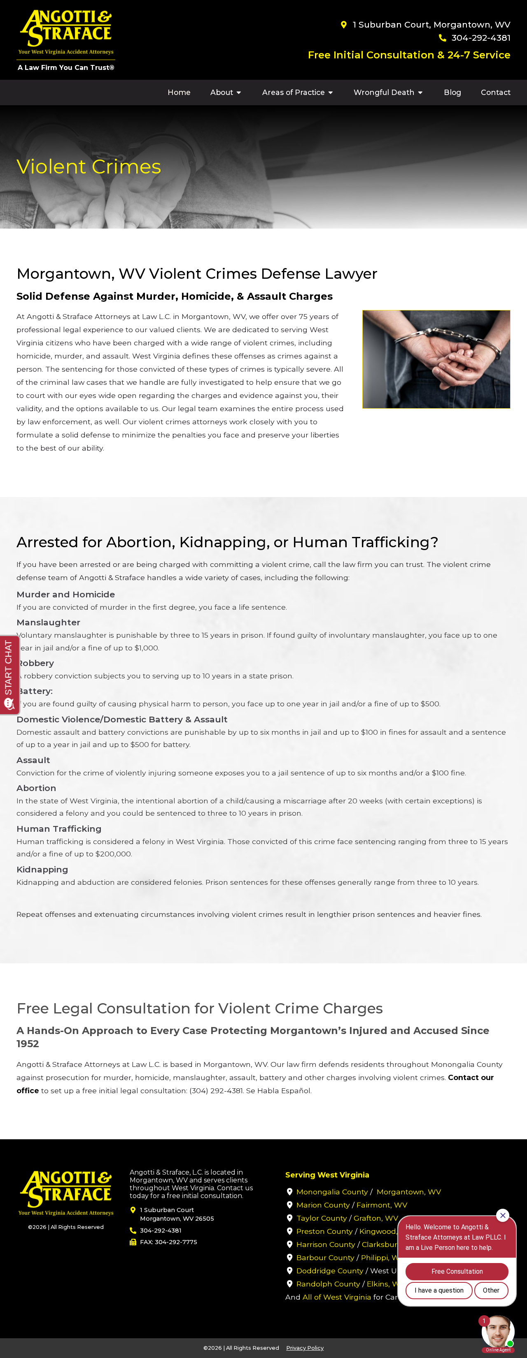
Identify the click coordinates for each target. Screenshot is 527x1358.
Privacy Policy (305, 1348)
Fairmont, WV (382, 1205)
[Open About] (239, 92)
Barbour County (325, 1257)
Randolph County (328, 1283)
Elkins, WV (386, 1283)
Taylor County (321, 1218)
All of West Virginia (337, 1297)
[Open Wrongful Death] (420, 92)
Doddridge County (330, 1270)
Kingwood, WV (386, 1231)
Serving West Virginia (327, 1175)
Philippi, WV (383, 1257)
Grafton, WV (376, 1218)
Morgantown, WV (409, 1191)
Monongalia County (332, 1191)
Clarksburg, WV (390, 1244)
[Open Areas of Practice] (330, 92)
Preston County (324, 1231)
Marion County (323, 1205)
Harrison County (325, 1244)
